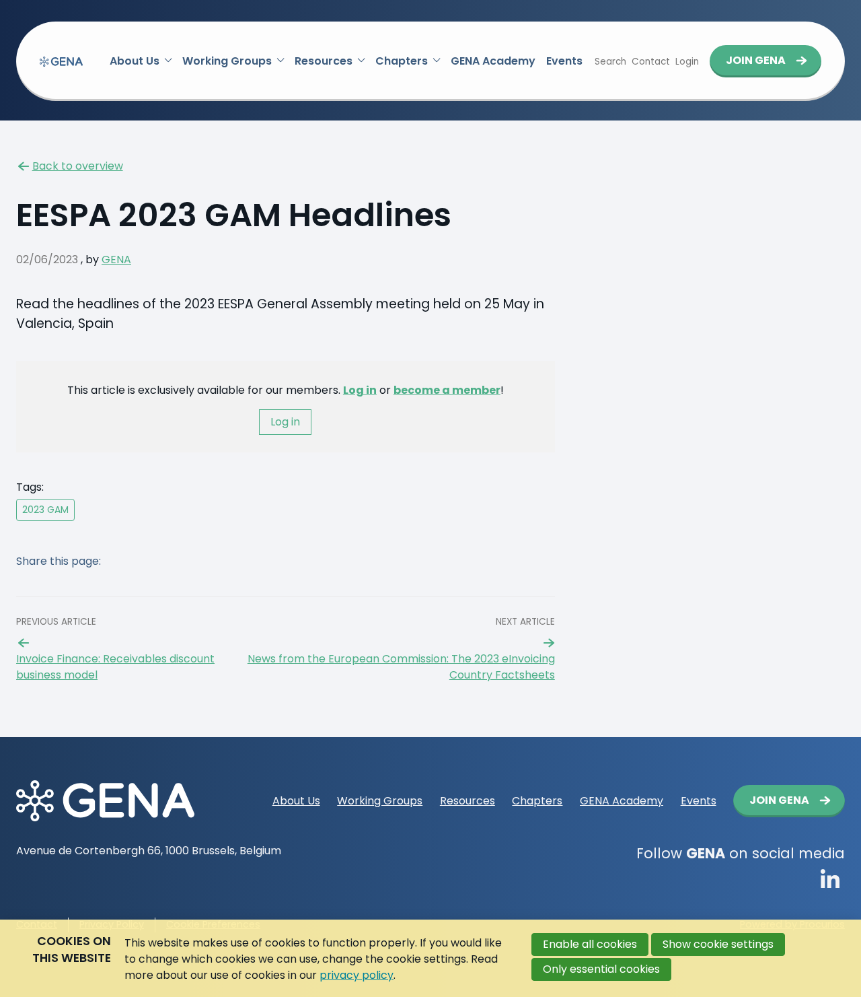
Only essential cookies (601, 969)
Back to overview (77, 166)
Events (564, 61)
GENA (116, 259)
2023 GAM (45, 509)
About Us (134, 61)
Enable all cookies (590, 944)
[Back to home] (61, 62)
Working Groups (227, 61)
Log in (360, 390)
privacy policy (357, 975)
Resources (323, 61)
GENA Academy (493, 61)
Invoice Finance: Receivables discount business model (115, 667)
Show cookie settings (718, 944)
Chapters (401, 61)
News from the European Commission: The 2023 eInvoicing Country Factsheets (401, 667)
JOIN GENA (756, 60)
